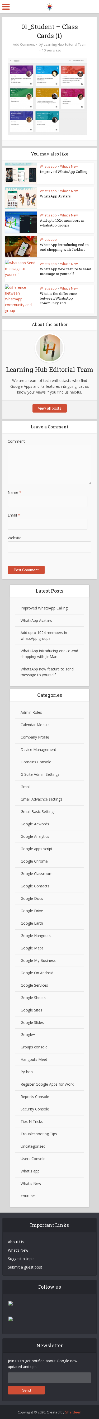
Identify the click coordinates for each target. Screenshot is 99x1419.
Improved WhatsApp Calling (63, 171)
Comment (16, 441)
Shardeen (73, 1412)
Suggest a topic (21, 1258)
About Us (16, 1241)
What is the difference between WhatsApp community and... (58, 298)
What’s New (18, 1250)
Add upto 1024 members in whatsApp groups (62, 223)
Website (14, 537)
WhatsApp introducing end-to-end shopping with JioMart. (65, 247)
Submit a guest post (25, 1267)
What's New (69, 166)
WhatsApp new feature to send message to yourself (65, 271)
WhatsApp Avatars (55, 196)
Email (14, 515)
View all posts (49, 408)
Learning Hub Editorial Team (65, 44)
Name (14, 492)
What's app (48, 166)
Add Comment (24, 44)
